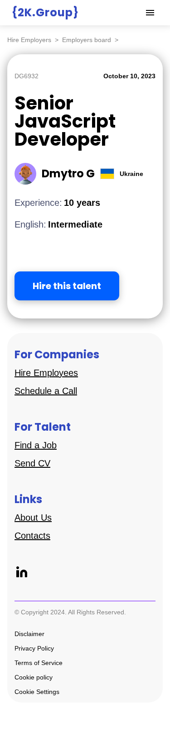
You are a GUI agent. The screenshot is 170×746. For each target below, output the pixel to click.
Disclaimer (29, 633)
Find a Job (36, 445)
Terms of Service (39, 662)
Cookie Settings (37, 691)
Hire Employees (46, 373)
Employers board (86, 39)
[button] (150, 12)
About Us (33, 518)
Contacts (32, 536)
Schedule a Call (46, 391)
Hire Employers (29, 39)
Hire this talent (67, 286)
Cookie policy (34, 677)
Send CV (32, 463)
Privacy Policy (34, 648)
